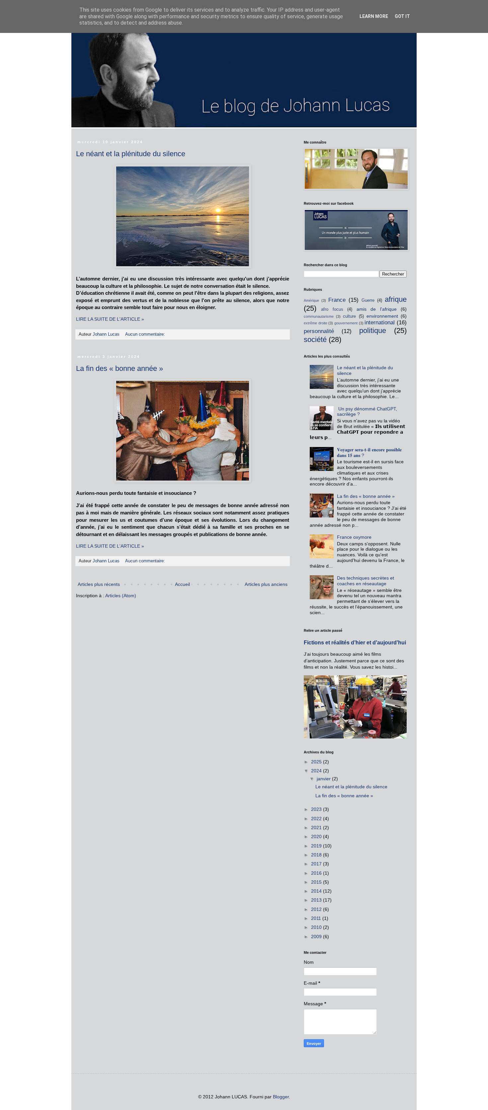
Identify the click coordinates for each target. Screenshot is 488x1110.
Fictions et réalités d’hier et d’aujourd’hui (355, 642)
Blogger (281, 1096)
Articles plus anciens (266, 584)
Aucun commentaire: (145, 334)
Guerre (368, 300)
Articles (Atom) (120, 595)
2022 (317, 818)
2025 (317, 761)
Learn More (374, 16)
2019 (317, 845)
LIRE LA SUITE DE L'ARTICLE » (110, 319)
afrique (396, 299)
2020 (317, 836)
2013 (317, 900)
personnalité (319, 331)
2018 (317, 854)
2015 (317, 882)
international (380, 322)
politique (372, 330)
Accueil (182, 584)
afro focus (332, 309)
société (315, 339)
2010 (317, 927)
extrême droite (315, 323)
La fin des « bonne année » (119, 368)
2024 (317, 770)
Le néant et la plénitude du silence (130, 154)
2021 (317, 827)
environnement (382, 316)
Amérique (311, 300)
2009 (317, 936)
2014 (317, 891)
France (337, 300)
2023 (317, 809)
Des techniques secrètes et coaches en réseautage (365, 580)
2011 (316, 918)
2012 (317, 909)
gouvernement (346, 323)
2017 (317, 863)
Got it (402, 16)
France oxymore (354, 537)
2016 (317, 873)
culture (349, 316)
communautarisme (319, 316)
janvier (324, 778)
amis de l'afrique (377, 309)
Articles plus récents (99, 584)
